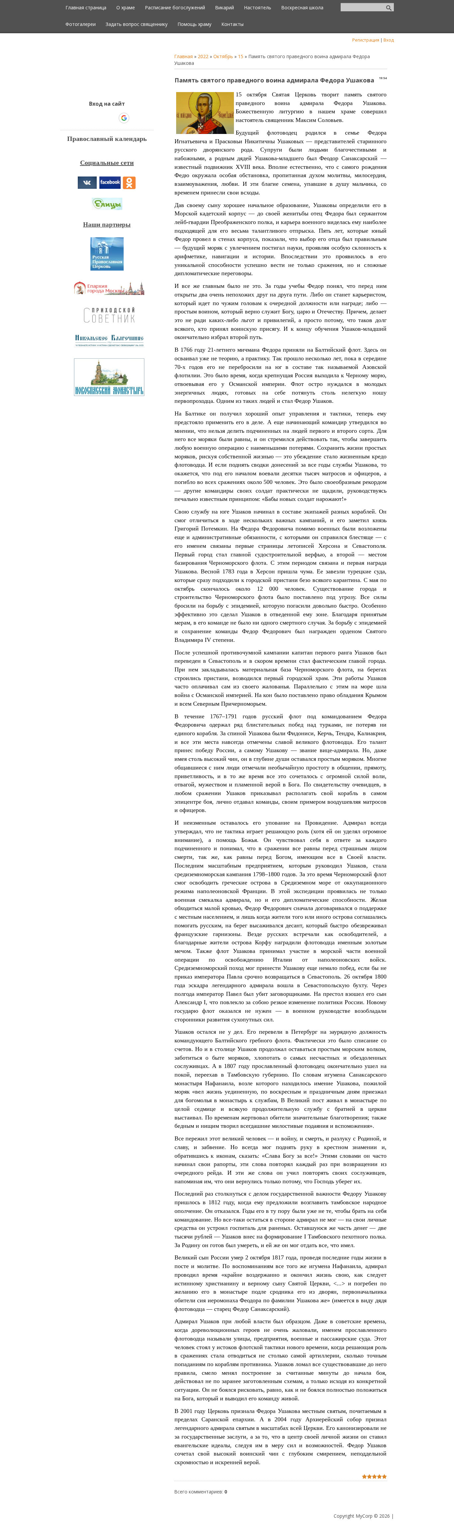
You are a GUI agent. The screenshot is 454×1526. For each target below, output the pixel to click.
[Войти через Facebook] (101, 118)
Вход (389, 40)
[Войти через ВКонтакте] (90, 118)
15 (240, 56)
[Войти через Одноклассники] (136, 118)
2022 (203, 56)
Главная (183, 56)
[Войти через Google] (124, 118)
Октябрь (223, 56)
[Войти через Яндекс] (112, 118)
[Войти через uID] (78, 118)
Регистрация (365, 40)
